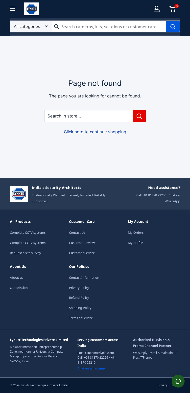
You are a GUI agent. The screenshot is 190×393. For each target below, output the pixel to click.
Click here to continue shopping (95, 131)
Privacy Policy (79, 287)
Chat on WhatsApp (91, 368)
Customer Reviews (82, 242)
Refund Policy (79, 297)
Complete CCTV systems (28, 232)
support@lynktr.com (100, 353)
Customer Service (82, 253)
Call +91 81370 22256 (151, 195)
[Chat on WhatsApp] (178, 381)
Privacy (162, 385)
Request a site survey (25, 253)
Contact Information (84, 277)
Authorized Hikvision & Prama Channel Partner (152, 343)
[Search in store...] (139, 116)
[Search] (173, 26)
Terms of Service (81, 318)
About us (16, 277)
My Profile (135, 242)
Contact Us (77, 232)
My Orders (135, 232)
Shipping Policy (80, 307)
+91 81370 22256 (96, 357)
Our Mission (19, 287)
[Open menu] (15, 8)
